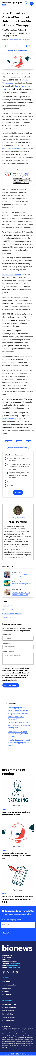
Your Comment (8, 652)
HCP (10, 481)
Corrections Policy (9, 1008)
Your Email (6, 643)
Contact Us (6, 995)
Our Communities (9, 985)
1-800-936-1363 (14, 967)
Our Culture (7, 982)
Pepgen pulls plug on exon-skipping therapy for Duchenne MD (18, 716)
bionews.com (15, 963)
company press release (11, 148)
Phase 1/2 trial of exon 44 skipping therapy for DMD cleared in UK (18, 734)
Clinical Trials (7, 606)
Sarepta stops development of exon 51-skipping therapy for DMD (19, 742)
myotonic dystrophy (10, 419)
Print (29, 46)
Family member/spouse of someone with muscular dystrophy (19, 475)
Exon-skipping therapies (12, 274)
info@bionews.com (14, 965)
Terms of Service (9, 1017)
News (26, 173)
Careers (5, 991)
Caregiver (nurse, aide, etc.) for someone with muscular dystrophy (19, 466)
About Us (5, 978)
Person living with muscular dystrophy (19, 459)
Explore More (7, 1000)
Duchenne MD (8, 609)
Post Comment (10, 685)
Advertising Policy (9, 1004)
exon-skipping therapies (12, 613)
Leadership (6, 988)
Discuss (9, 46)
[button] (26, 3)
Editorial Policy (8, 1011)
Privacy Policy (7, 1014)
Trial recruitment (9, 617)
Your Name (6, 635)
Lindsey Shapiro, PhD (15, 39)
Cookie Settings (8, 1020)
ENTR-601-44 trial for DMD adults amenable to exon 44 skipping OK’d (19, 725)
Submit (18, 492)
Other (11, 485)
